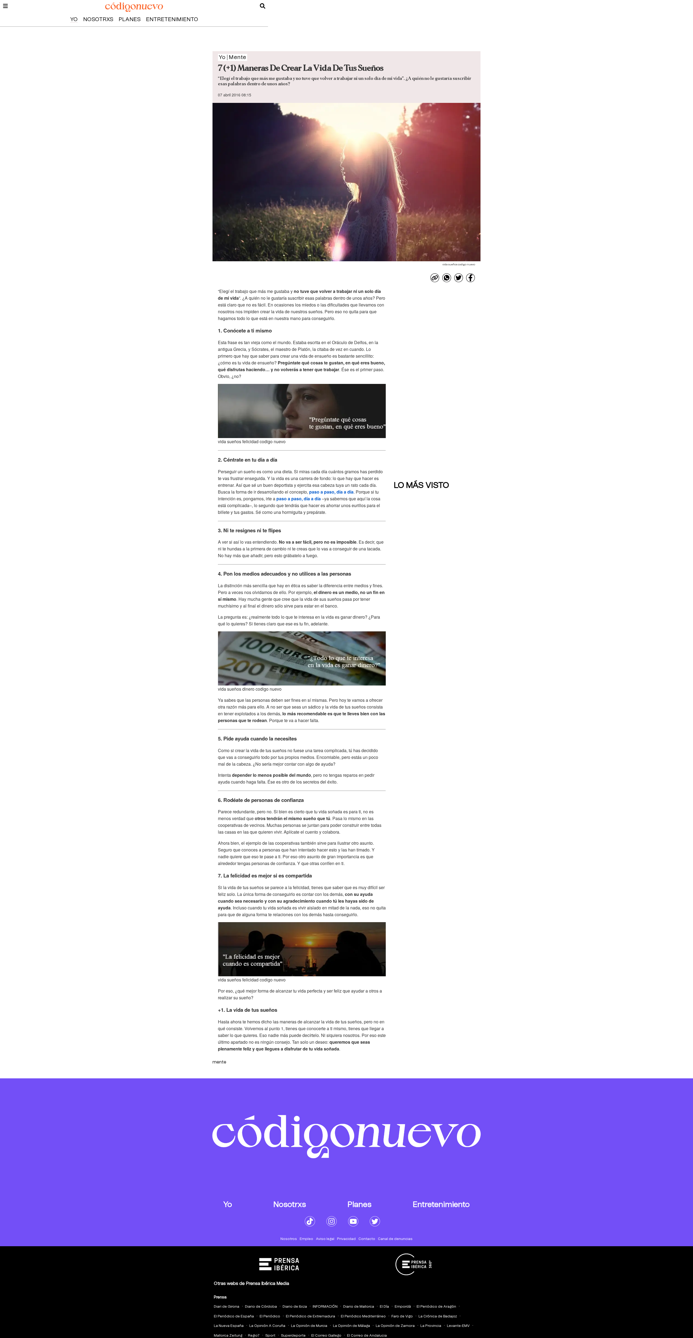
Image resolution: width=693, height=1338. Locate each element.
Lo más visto (421, 485)
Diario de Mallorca (358, 1306)
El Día (384, 1306)
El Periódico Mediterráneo (363, 1316)
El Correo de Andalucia (367, 1335)
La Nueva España (229, 1326)
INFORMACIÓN (325, 1306)
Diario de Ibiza (295, 1306)
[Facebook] (470, 277)
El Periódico (270, 1316)
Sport (270, 1335)
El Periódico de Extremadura (310, 1316)
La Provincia (430, 1326)
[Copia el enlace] (434, 277)
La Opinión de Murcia (309, 1326)
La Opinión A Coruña (267, 1326)
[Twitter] (458, 277)
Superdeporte (293, 1335)
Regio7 (254, 1335)
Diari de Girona (226, 1306)
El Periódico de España (234, 1316)
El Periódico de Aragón (436, 1306)
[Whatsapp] (446, 277)
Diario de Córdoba (261, 1306)
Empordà (403, 1306)
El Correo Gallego (326, 1335)
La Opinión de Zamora (395, 1326)
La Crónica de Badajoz (438, 1316)
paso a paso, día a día (331, 492)
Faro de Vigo (402, 1316)
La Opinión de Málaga (351, 1326)
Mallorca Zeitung (228, 1335)
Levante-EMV (458, 1326)
